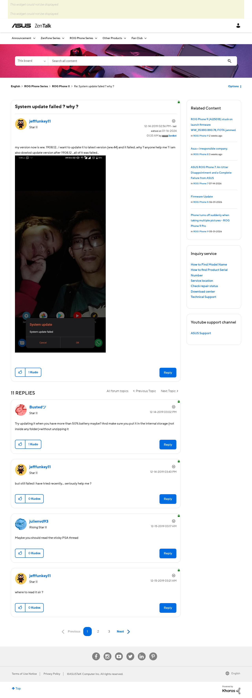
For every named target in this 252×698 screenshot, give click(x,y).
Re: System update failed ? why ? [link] (94, 86)
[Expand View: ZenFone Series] (63, 38)
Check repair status (204, 286)
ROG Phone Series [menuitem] (81, 38)
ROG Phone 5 (200, 202)
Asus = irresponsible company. (209, 149)
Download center (203, 292)
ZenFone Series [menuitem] (50, 38)
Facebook (96, 652)
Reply (168, 373)
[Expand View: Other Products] (125, 38)
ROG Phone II (61, 86)
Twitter (130, 652)
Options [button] (233, 86)
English (15, 86)
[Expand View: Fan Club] (145, 38)
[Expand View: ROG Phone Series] (96, 38)
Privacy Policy (52, 674)
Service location (202, 281)
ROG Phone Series (36, 86)
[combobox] (142, 61)
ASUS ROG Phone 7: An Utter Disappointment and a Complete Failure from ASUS (211, 173)
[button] (20, 372)
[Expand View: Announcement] (34, 38)
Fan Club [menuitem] (137, 38)
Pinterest (153, 652)
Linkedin (141, 652)
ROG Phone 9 (200, 135)
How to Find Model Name (209, 265)
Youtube (119, 652)
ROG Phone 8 (200, 154)
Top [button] (18, 689)
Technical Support (203, 297)
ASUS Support (201, 333)
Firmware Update (202, 196)
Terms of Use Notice (24, 674)
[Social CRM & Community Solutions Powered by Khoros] (231, 690)
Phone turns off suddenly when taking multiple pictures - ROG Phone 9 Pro (210, 220)
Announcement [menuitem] (21, 38)
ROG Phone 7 (200, 183)
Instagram (107, 652)
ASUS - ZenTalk (31, 26)
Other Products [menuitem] (112, 38)
